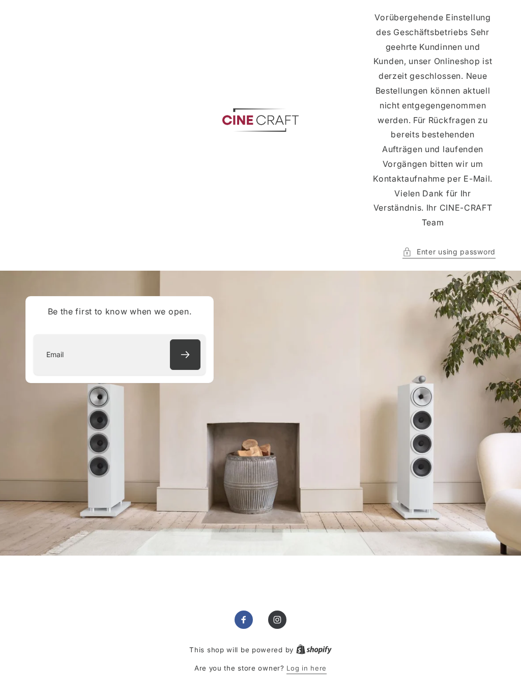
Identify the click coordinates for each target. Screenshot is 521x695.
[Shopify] (314, 650)
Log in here (306, 668)
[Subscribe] (185, 354)
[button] (449, 251)
